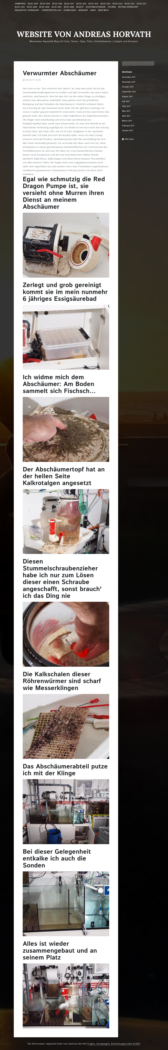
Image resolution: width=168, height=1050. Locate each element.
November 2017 (128, 82)
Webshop (83, 10)
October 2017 (128, 87)
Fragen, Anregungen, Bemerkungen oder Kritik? (113, 1043)
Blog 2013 (117, 3)
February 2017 (128, 125)
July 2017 (126, 101)
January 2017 (127, 130)
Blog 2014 (105, 3)
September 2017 (129, 91)
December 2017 (129, 77)
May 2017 (126, 111)
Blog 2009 (32, 7)
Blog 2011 (141, 3)
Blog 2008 (44, 7)
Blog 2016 (81, 3)
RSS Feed (129, 139)
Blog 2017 (69, 3)
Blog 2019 (45, 3)
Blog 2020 (33, 3)
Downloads (70, 10)
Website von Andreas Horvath (84, 34)
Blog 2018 (57, 3)
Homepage (20, 3)
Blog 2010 (20, 7)
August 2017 (127, 96)
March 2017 (127, 120)
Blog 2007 (57, 7)
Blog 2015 (93, 3)
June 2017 (126, 106)
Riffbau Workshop (128, 7)
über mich (103, 10)
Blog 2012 (130, 3)
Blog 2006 (69, 7)
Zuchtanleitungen (95, 7)
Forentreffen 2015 (51, 10)
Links (93, 10)
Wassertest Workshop (27, 10)
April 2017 (126, 116)
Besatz (79, 7)
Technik (112, 7)
